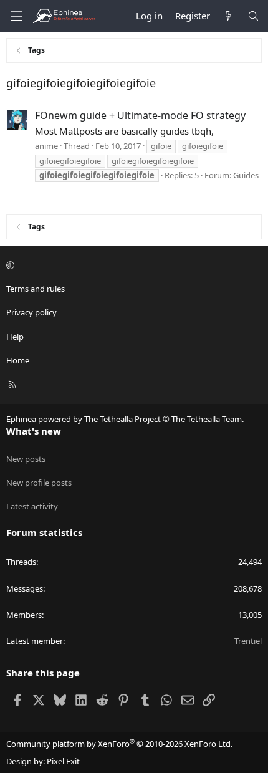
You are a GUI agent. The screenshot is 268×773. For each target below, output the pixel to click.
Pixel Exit (63, 761)
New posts (25, 458)
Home (17, 360)
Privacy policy (31, 312)
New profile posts (39, 482)
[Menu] (16, 16)
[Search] (253, 16)
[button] (132, 265)
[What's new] (228, 16)
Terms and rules (35, 288)
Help (15, 336)
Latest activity (32, 506)
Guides (246, 175)
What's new (33, 431)
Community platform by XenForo (119, 743)
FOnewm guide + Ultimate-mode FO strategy (140, 115)
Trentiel (248, 640)
